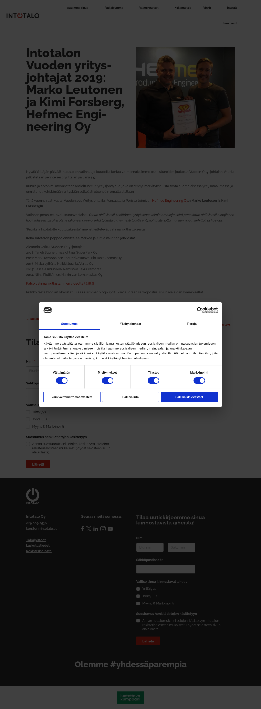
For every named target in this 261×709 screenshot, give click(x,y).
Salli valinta (130, 396)
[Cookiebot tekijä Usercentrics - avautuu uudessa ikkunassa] (200, 310)
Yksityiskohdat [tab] (130, 323)
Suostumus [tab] (69, 323)
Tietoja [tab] (192, 323)
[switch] (107, 380)
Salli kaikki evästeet (189, 396)
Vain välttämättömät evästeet (72, 396)
